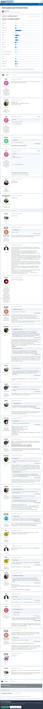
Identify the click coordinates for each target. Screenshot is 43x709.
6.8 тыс (6, 427)
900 (6, 615)
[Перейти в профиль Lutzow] (6, 217)
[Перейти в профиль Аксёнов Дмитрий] (6, 658)
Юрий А (6, 384)
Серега (6, 365)
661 (6, 188)
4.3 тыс (6, 374)
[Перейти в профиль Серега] (6, 369)
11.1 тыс (6, 237)
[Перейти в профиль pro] (6, 183)
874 (6, 146)
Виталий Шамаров (6, 228)
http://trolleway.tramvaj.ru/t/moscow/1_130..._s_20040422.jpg (21, 444)
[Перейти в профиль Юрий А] (6, 388)
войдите (8, 69)
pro (6, 179)
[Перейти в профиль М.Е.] (6, 534)
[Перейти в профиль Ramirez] (6, 281)
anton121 (6, 100)
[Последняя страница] (9, 75)
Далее (6, 681)
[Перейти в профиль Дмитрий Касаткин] (6, 518)
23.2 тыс (6, 393)
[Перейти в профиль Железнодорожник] (6, 200)
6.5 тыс (6, 109)
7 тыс (7, 335)
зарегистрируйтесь (14, 69)
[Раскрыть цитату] (12, 119)
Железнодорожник (6, 196)
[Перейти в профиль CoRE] (6, 610)
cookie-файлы (8, 702)
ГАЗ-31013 (6, 418)
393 (6, 206)
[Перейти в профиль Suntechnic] (6, 330)
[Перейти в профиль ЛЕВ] (3, 11)
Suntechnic (6, 326)
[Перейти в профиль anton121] (6, 103)
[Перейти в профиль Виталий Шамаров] (6, 232)
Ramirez (6, 277)
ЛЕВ (8, 10)
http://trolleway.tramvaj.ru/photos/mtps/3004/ (19, 145)
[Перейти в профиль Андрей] (6, 141)
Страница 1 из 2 (13, 681)
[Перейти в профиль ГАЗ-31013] (6, 422)
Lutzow (6, 213)
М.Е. (6, 530)
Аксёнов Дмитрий (6, 654)
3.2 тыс (6, 286)
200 (6, 88)
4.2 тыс (6, 539)
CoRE (6, 606)
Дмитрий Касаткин (6, 514)
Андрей (6, 137)
